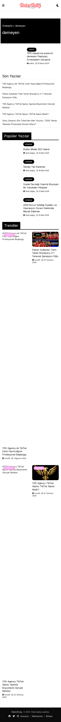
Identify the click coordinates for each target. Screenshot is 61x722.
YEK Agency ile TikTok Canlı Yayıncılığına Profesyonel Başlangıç (14, 451)
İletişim (49, 716)
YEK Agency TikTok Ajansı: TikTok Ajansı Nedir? (25, 114)
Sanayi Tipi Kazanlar (34, 166)
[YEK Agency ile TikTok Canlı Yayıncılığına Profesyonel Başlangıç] (15, 338)
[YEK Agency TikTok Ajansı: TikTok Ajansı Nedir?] (45, 472)
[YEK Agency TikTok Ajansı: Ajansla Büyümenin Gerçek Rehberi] (15, 571)
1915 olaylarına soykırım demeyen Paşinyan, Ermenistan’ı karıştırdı (40, 56)
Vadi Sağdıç (30, 153)
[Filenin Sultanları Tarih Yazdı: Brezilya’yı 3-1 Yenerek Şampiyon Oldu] (45, 239)
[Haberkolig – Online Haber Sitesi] (30, 5)
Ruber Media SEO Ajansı (36, 149)
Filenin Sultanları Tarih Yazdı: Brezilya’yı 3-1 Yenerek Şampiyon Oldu (45, 253)
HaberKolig (17, 712)
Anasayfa (7, 25)
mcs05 (7, 458)
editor (32, 63)
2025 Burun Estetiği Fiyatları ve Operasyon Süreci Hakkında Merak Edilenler (40, 208)
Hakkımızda (37, 716)
